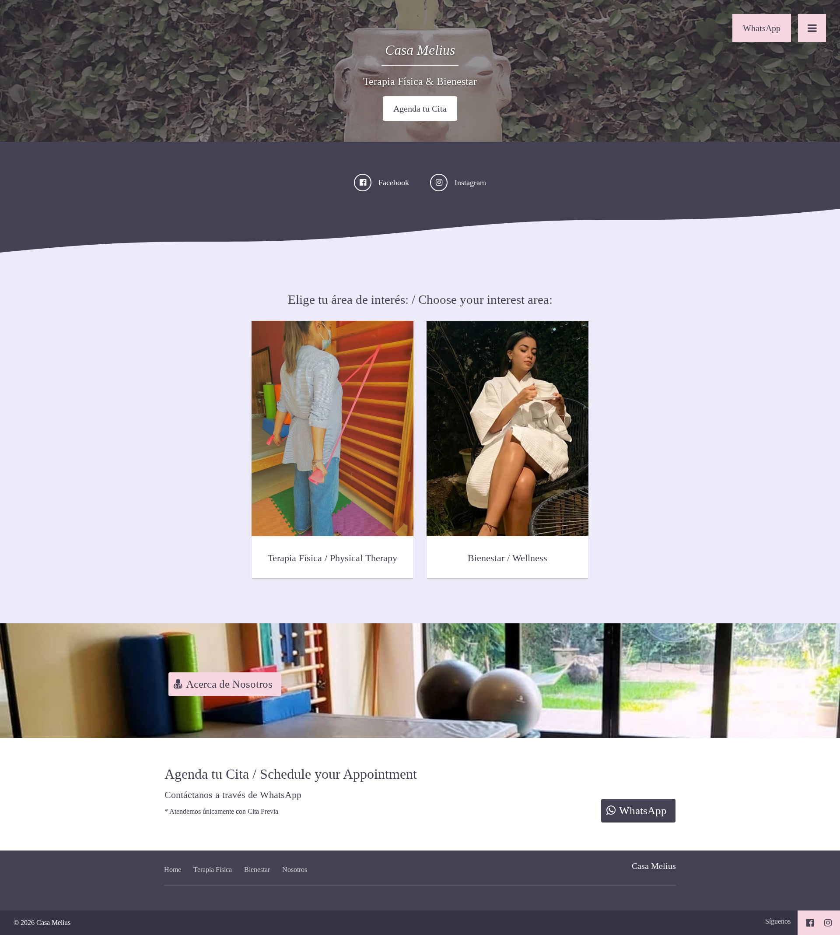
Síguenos (778, 921)
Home (172, 869)
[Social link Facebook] (810, 922)
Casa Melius (654, 866)
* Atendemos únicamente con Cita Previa (221, 811)
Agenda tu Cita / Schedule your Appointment (290, 774)
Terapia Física (212, 869)
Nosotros (294, 869)
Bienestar (257, 869)
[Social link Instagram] (828, 922)
